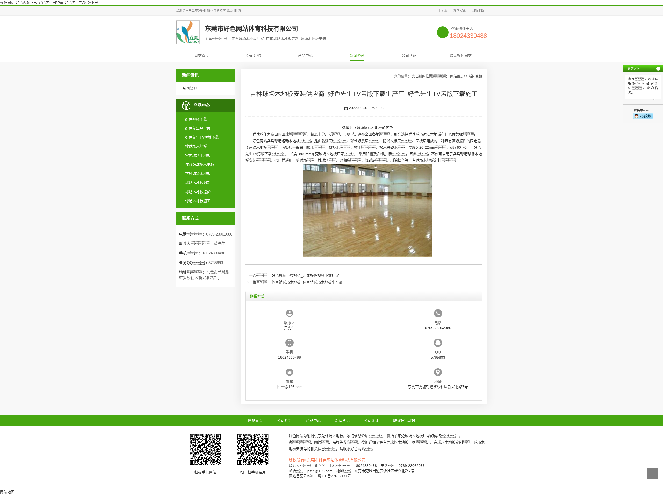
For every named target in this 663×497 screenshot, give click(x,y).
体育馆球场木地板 (199, 164)
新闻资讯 (357, 55)
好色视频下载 (196, 119)
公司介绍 (253, 55)
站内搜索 (459, 10)
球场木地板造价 (198, 192)
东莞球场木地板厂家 (328, 154)
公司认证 (409, 55)
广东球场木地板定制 (424, 160)
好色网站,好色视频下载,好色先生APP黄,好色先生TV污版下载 (49, 3)
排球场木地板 (196, 146)
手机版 (443, 10)
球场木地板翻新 (198, 183)
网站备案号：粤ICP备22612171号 (320, 476)
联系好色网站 (461, 55)
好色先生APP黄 (197, 128)
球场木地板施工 (198, 201)
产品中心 (305, 55)
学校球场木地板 (198, 173)
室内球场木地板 (198, 155)
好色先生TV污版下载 (202, 137)
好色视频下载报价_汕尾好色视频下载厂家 (305, 275)
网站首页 (201, 55)
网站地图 (478, 10)
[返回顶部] (652, 473)
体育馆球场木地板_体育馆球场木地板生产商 (307, 282)
